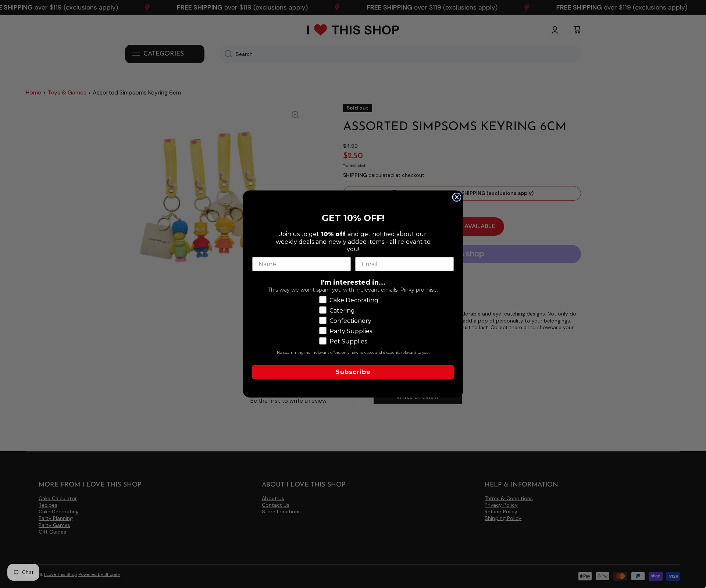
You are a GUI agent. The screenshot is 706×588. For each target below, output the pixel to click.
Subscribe (353, 371)
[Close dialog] (456, 197)
